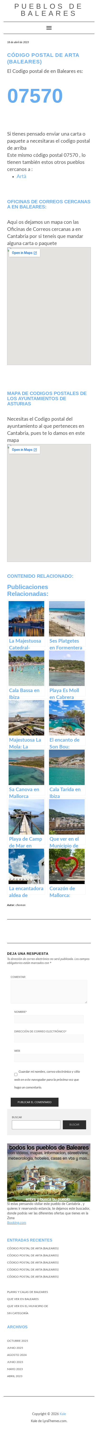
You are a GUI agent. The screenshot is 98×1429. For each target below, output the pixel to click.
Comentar (18, 977)
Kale (63, 1414)
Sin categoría (17, 1313)
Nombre (20, 1011)
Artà (21, 176)
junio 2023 (15, 1362)
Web (17, 1050)
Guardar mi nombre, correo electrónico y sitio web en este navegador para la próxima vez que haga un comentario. (47, 1079)
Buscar (17, 1117)
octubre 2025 (17, 1340)
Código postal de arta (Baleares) (33, 1248)
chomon (21, 905)
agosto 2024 (17, 1355)
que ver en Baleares (23, 1299)
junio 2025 (15, 1347)
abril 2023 (14, 1376)
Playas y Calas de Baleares (27, 1292)
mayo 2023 (15, 1369)
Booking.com (16, 1223)
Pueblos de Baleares (49, 9)
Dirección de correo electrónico (40, 1031)
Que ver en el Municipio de (27, 1306)
